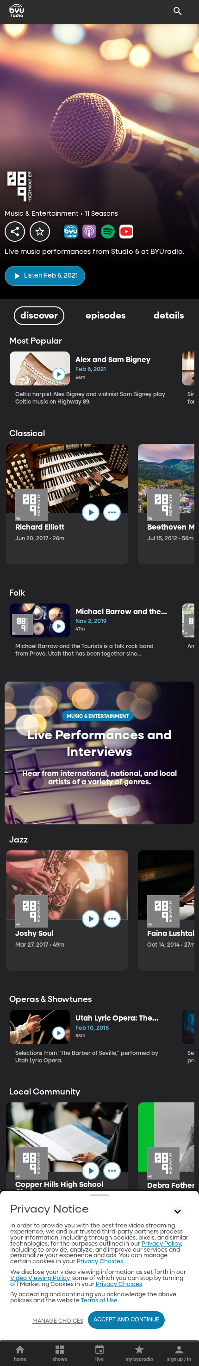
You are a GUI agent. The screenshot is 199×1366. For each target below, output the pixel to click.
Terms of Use (99, 1301)
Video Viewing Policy (39, 1278)
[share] (15, 231)
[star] (40, 231)
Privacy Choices (119, 1284)
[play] (58, 374)
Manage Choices (57, 1321)
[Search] (178, 11)
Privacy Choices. (100, 1262)
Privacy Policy (161, 1244)
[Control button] (177, 1211)
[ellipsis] (112, 512)
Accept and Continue (126, 1320)
